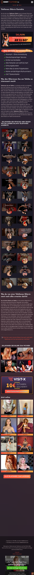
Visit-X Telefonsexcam (17, 554)
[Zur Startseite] (17, 2)
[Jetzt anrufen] (17, 40)
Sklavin (20, 5)
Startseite (15, 5)
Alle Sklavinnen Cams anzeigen (17, 476)
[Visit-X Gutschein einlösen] (17, 385)
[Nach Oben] (32, 573)
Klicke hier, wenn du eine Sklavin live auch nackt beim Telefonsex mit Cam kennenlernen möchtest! (17, 338)
